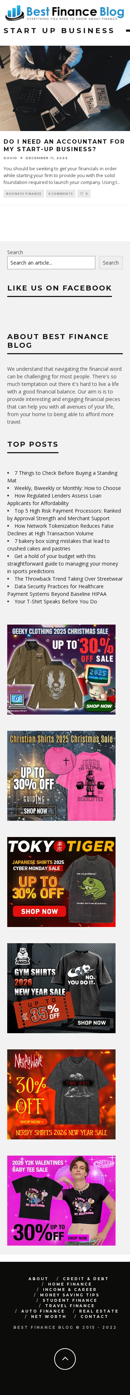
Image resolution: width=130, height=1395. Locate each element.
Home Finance (70, 1284)
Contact (95, 1316)
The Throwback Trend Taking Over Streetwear (68, 578)
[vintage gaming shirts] (61, 1137)
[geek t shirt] (61, 712)
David (10, 158)
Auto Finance (43, 1311)
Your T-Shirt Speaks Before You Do (55, 601)
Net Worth (48, 1316)
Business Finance (24, 193)
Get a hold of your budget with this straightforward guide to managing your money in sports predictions (62, 564)
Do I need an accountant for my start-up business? (64, 145)
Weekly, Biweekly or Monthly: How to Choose (67, 488)
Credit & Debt (86, 1279)
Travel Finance (70, 1306)
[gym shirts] (61, 1031)
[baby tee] (61, 1243)
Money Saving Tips (70, 1295)
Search (15, 252)
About (39, 1279)
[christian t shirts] (61, 818)
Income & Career (70, 1289)
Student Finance (70, 1300)
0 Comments (60, 193)
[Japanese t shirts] (61, 925)
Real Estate (99, 1311)
